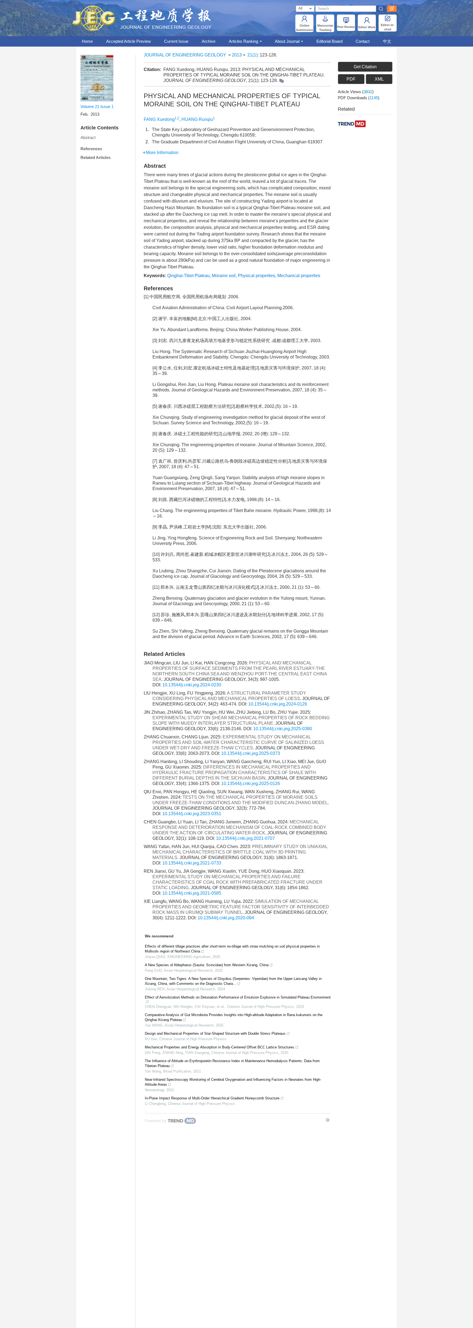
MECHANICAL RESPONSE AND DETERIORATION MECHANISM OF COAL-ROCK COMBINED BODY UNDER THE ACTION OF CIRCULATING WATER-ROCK (239, 827)
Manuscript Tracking (325, 28)
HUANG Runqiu (197, 119)
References (91, 148)
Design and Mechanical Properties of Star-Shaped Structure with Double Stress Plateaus (215, 1033)
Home (87, 41)
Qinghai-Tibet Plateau (188, 275)
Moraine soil (224, 275)
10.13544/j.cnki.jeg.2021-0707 (245, 838)
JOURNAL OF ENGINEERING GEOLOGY (185, 55)
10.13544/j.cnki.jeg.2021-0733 (191, 863)
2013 (237, 55)
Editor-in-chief (387, 27)
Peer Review (346, 27)
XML (379, 79)
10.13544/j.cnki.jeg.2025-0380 (282, 728)
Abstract (88, 137)
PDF (351, 79)
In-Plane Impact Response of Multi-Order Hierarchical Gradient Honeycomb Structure (212, 1098)
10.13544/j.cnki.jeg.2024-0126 (277, 704)
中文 (387, 41)
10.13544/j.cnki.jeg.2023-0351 (191, 813)
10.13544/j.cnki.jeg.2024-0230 (191, 685)
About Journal (287, 41)
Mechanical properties (298, 275)
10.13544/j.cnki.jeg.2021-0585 (191, 893)
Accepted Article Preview (128, 41)
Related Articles (95, 157)
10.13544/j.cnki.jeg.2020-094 (226, 917)
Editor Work (366, 27)
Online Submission (304, 28)
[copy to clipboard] (281, 80)
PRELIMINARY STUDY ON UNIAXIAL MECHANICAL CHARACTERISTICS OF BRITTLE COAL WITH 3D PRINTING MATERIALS (239, 852)
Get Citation (365, 66)
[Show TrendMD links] (327, 1120)
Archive (208, 41)
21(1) (252, 55)
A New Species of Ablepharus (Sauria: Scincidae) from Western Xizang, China (207, 965)
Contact (363, 41)
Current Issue (176, 41)
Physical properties (256, 275)
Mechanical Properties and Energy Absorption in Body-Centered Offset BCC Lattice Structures (219, 1047)
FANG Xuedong (159, 119)
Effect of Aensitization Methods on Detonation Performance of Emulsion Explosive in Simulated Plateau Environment (238, 997)
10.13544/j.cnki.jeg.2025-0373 (250, 753)
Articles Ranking (243, 41)
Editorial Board (329, 41)
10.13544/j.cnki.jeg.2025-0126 (250, 783)
